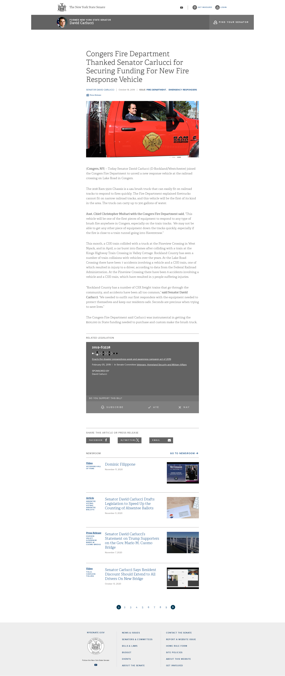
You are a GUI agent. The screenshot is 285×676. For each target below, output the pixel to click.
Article (90, 498)
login (224, 7)
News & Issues (131, 633)
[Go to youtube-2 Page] (96, 664)
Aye (156, 407)
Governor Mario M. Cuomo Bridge (93, 542)
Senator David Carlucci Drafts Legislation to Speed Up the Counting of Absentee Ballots (130, 503)
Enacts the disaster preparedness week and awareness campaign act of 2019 (131, 359)
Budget (126, 653)
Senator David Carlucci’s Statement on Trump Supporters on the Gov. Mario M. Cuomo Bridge (132, 541)
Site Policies (174, 653)
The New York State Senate (87, 7)
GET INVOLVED (174, 666)
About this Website (178, 659)
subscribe (115, 407)
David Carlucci (82, 23)
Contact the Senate (179, 633)
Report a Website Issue (181, 639)
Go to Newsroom (182, 453)
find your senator (234, 22)
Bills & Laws (130, 646)
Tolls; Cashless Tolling (91, 574)
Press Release (95, 95)
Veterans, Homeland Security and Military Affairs (162, 365)
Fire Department (156, 90)
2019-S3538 (101, 347)
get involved (205, 7)
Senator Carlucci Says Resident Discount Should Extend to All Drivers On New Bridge (130, 574)
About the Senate (133, 666)
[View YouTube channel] (181, 7)
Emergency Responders (183, 90)
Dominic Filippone (120, 464)
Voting (89, 505)
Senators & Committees (137, 639)
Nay (186, 407)
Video (89, 463)
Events (126, 659)
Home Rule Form (176, 646)
